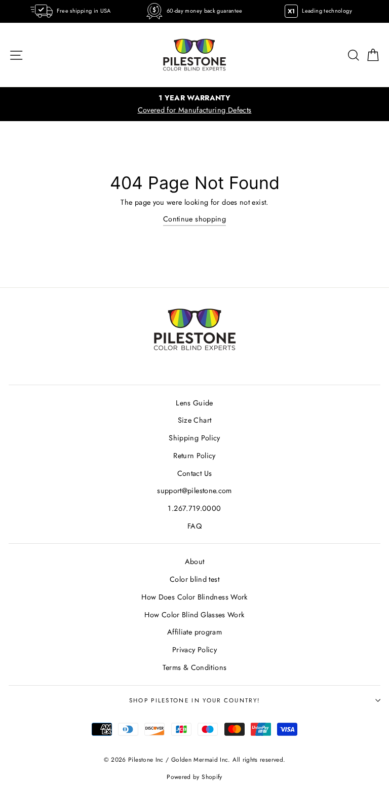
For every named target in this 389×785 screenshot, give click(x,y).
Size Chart (195, 420)
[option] (194, 104)
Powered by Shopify (194, 776)
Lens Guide (194, 403)
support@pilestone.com (194, 490)
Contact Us (194, 473)
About (195, 561)
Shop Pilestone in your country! (194, 700)
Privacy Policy (194, 650)
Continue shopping (194, 219)
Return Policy (194, 456)
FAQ (194, 526)
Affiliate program (194, 632)
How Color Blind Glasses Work (194, 615)
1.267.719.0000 (194, 508)
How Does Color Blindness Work (194, 597)
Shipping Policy (194, 438)
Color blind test (194, 579)
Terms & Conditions (195, 667)
